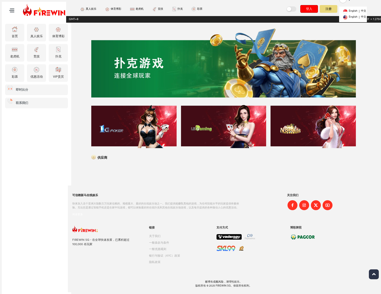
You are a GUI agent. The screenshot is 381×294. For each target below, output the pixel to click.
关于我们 (155, 236)
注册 (328, 9)
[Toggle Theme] (291, 9)
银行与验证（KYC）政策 (164, 255)
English (353, 11)
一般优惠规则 (157, 249)
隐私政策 (155, 262)
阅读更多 (77, 214)
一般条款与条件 (159, 242)
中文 (363, 11)
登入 (309, 9)
